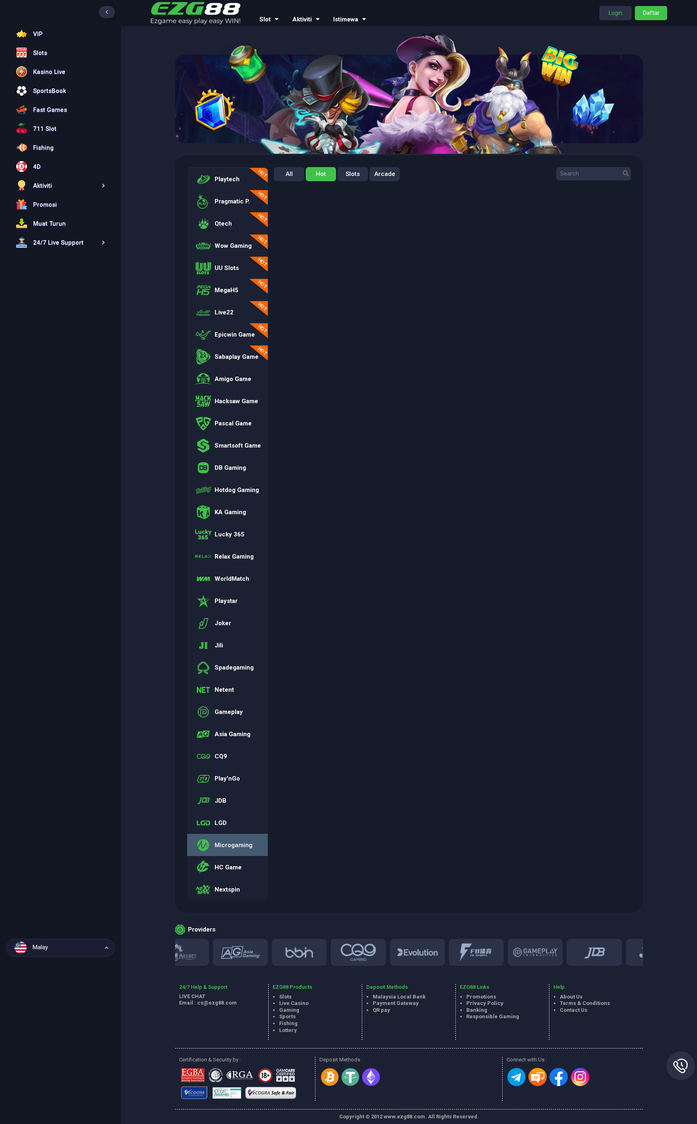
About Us (571, 997)
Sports (287, 1016)
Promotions (481, 997)
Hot (321, 174)
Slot (265, 19)
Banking (476, 1010)
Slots (353, 174)
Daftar (651, 13)
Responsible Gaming (492, 1016)
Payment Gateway (396, 1003)
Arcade (384, 174)
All (289, 174)
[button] (58, 185)
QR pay (381, 1010)
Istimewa (345, 19)
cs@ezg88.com (217, 1003)
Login (615, 13)
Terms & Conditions (585, 1003)
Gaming (289, 1010)
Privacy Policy (484, 1003)
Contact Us (573, 1010)
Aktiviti (302, 19)
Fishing (288, 1023)
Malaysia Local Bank (399, 997)
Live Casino (294, 1003)
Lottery (288, 1030)
